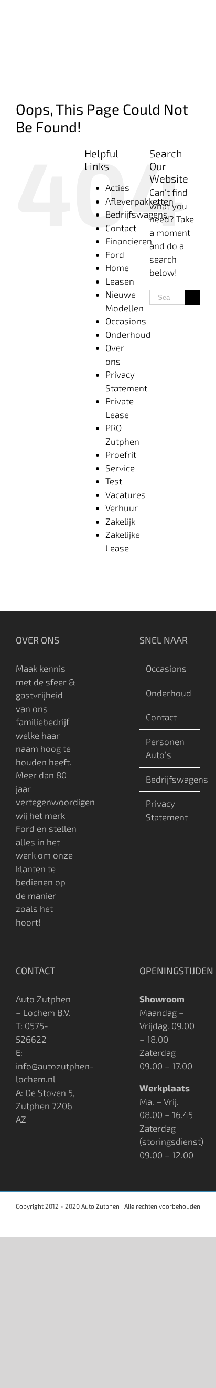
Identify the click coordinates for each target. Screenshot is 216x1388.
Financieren (128, 240)
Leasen (119, 281)
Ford (114, 254)
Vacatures (125, 494)
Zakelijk (120, 521)
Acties (117, 187)
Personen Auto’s (165, 748)
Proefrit (120, 454)
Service (120, 467)
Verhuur (121, 507)
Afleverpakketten (139, 201)
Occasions (125, 320)
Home (117, 267)
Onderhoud (128, 334)
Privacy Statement (167, 810)
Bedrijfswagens (136, 214)
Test (113, 481)
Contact (120, 227)
